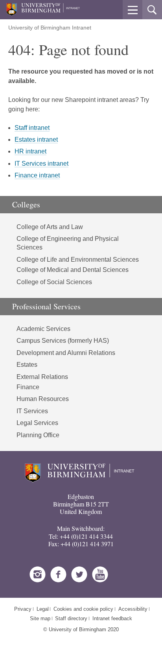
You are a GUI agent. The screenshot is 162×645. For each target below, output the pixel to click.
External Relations (42, 376)
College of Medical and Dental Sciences (73, 269)
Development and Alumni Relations (66, 352)
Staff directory (71, 618)
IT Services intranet (41, 163)
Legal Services (37, 423)
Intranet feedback (112, 618)
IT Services (32, 411)
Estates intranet (36, 139)
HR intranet (30, 151)
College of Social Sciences (54, 282)
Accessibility (132, 609)
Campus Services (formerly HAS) (63, 340)
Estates (27, 364)
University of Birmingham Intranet (49, 27)
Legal (43, 609)
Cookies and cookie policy (83, 609)
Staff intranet (32, 127)
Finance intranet (37, 175)
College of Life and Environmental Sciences (78, 259)
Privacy (22, 609)
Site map (40, 618)
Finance (28, 387)
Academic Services (43, 328)
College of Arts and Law (50, 227)
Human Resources (43, 399)
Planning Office (38, 435)
